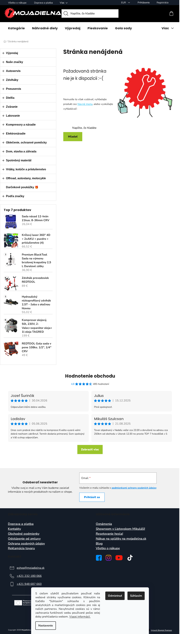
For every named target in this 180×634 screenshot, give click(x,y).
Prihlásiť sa (92, 497)
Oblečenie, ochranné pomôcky (26, 142)
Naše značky (14, 62)
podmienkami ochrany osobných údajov (134, 487)
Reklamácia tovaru (21, 548)
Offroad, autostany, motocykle (26, 178)
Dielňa (10, 97)
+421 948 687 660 (29, 584)
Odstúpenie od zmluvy (24, 539)
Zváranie (12, 106)
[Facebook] (99, 558)
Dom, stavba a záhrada (21, 151)
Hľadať (73, 137)
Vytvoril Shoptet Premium (161, 630)
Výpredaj (12, 53)
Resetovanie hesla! (109, 534)
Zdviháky (12, 79)
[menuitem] (16, 28)
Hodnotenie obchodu (90, 376)
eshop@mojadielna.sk (30, 568)
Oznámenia (104, 524)
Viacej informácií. (80, 617)
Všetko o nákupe (17, 2)
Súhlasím (136, 596)
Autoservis (13, 70)
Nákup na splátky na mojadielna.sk (121, 539)
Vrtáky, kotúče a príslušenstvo (26, 169)
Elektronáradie (15, 133)
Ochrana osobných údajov (26, 543)
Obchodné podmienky (23, 534)
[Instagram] (108, 558)
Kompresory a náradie (21, 124)
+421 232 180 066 (29, 576)
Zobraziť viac (90, 449)
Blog (99, 543)
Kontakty (14, 529)
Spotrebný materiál (18, 160)
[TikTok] (130, 557)
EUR (124, 2)
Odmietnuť (115, 596)
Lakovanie (13, 115)
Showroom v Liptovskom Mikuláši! (120, 529)
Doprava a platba (43, 2)
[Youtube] (119, 557)
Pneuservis (13, 88)
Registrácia (162, 2)
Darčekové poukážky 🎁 (22, 187)
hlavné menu (85, 104)
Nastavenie (45, 626)
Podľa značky (15, 196)
